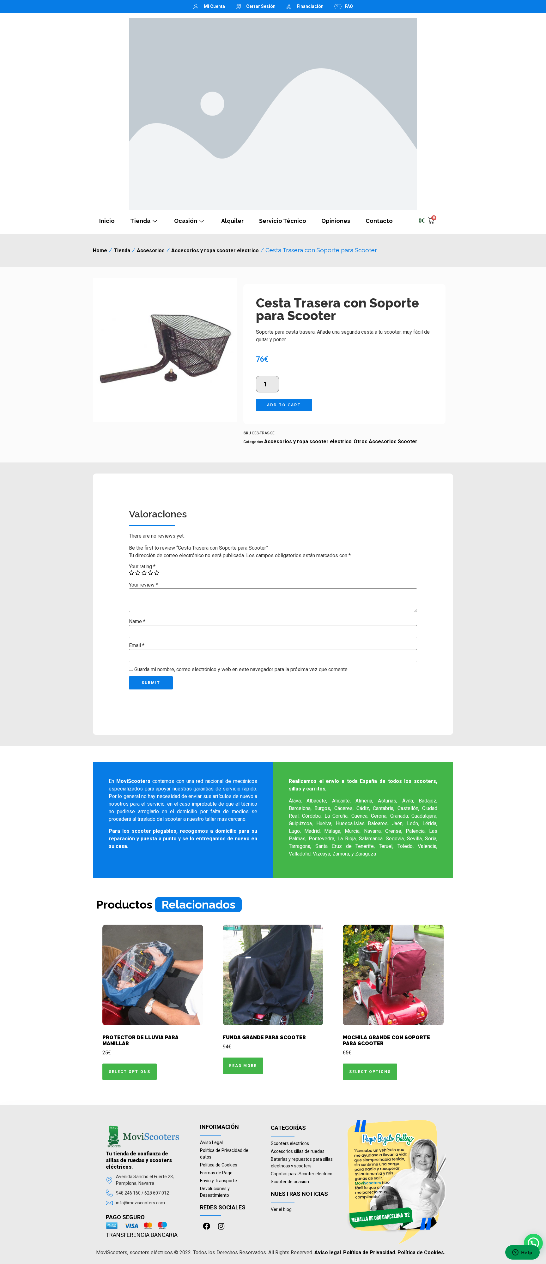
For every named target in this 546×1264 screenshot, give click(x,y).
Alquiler (232, 221)
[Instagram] (221, 1226)
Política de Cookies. (421, 1252)
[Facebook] (206, 1226)
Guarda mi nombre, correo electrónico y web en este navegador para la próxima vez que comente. (241, 669)
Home (100, 250)
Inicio (107, 221)
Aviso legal (327, 1252)
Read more (243, 1066)
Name (137, 621)
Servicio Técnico (282, 221)
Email (136, 645)
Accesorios (151, 250)
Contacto (379, 221)
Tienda (140, 221)
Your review (143, 584)
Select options (129, 1072)
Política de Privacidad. (369, 1252)
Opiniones (335, 221)
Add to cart (284, 405)
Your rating (142, 566)
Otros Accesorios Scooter (385, 441)
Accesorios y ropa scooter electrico (215, 250)
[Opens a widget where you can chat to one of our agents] (522, 1253)
